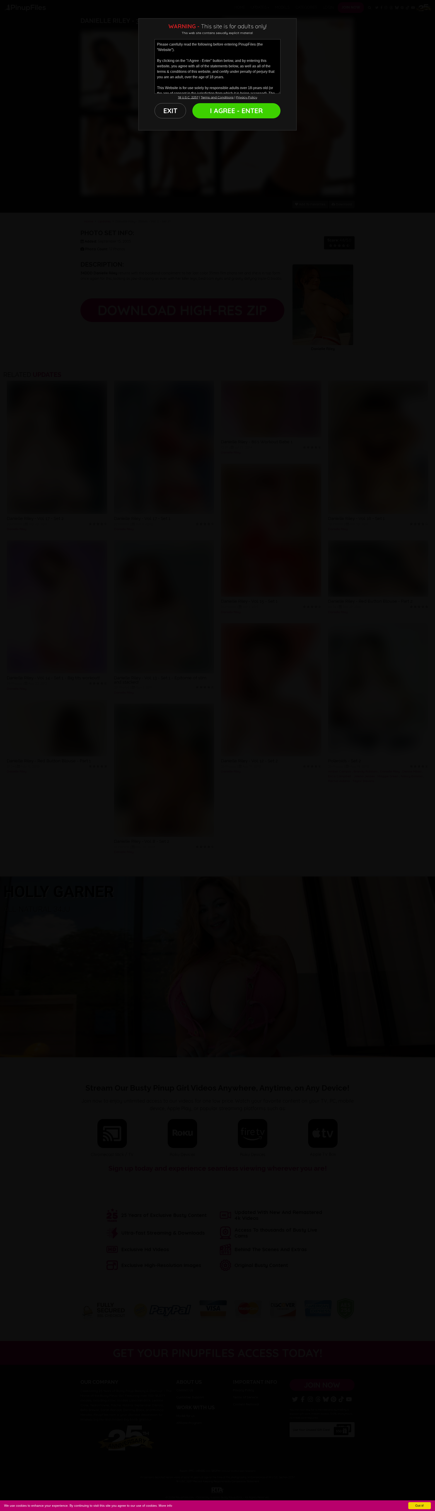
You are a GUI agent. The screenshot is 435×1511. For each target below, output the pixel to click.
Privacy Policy (246, 97)
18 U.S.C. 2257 (188, 97)
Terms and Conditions (217, 97)
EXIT (170, 110)
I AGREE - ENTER (236, 110)
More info (165, 1505)
